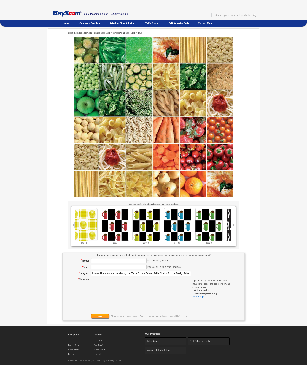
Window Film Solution (122, 23)
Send (100, 316)
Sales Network (99, 349)
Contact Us (204, 23)
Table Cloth (151, 23)
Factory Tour (73, 345)
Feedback (97, 354)
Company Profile (88, 23)
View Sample (198, 296)
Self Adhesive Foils (179, 23)
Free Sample (99, 345)
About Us (72, 341)
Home (65, 23)
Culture (71, 354)
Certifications (73, 349)
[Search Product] (254, 15)
